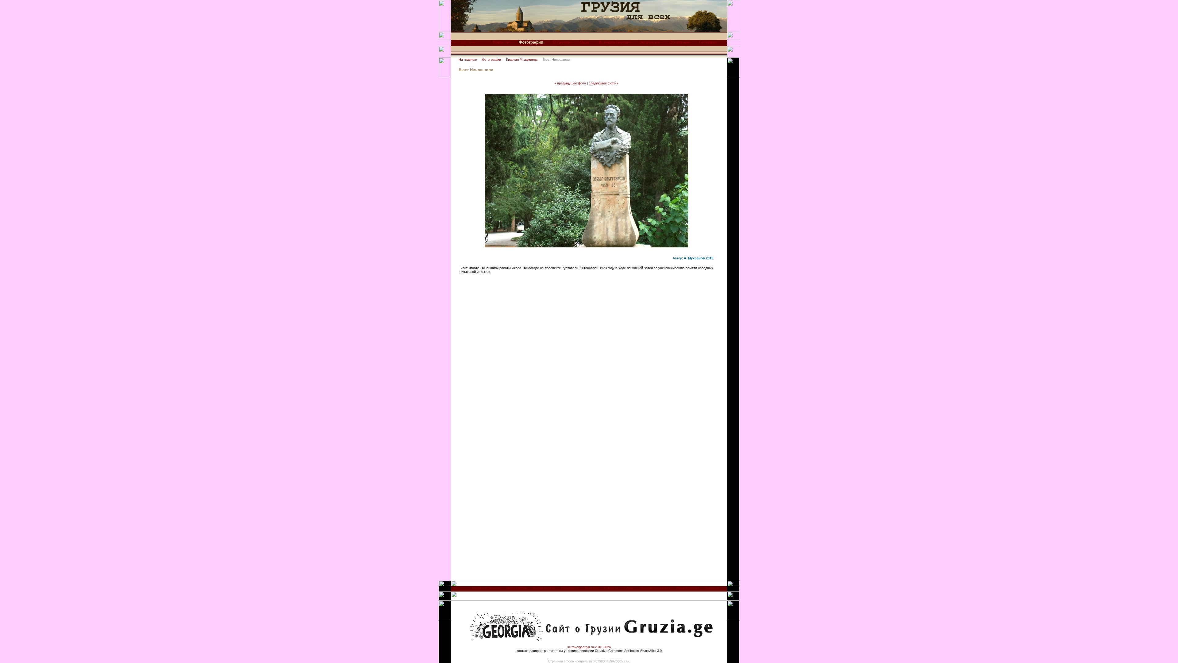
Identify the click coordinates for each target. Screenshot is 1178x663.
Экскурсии (649, 42)
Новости (501, 42)
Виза (584, 42)
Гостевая (708, 42)
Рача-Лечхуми (687, 588)
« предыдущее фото (570, 83)
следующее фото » (603, 83)
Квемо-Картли (544, 588)
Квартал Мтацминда (521, 59)
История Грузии (614, 42)
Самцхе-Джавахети (655, 588)
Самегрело (570, 588)
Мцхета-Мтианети (486, 588)
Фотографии (491, 59)
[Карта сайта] (462, 43)
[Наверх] (455, 590)
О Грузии (561, 42)
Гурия (628, 588)
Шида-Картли (516, 588)
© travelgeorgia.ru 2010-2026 (589, 647)
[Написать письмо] (472, 43)
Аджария (712, 588)
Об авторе (679, 42)
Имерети (611, 588)
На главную (468, 59)
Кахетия (591, 588)
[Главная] (453, 43)
